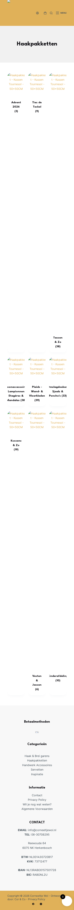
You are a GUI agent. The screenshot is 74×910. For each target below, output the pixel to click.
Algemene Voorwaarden (37, 809)
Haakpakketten (37, 760)
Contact (37, 795)
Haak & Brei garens (37, 756)
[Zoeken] (51, 13)
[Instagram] (41, 904)
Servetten (37, 769)
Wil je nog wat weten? (37, 804)
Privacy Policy (37, 799)
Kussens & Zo (16, 445)
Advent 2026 (16, 107)
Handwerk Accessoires (37, 765)
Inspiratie (37, 774)
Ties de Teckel (37, 107)
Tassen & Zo (57, 342)
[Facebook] (33, 904)
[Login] (37, 13)
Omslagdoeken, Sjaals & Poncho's (57, 391)
